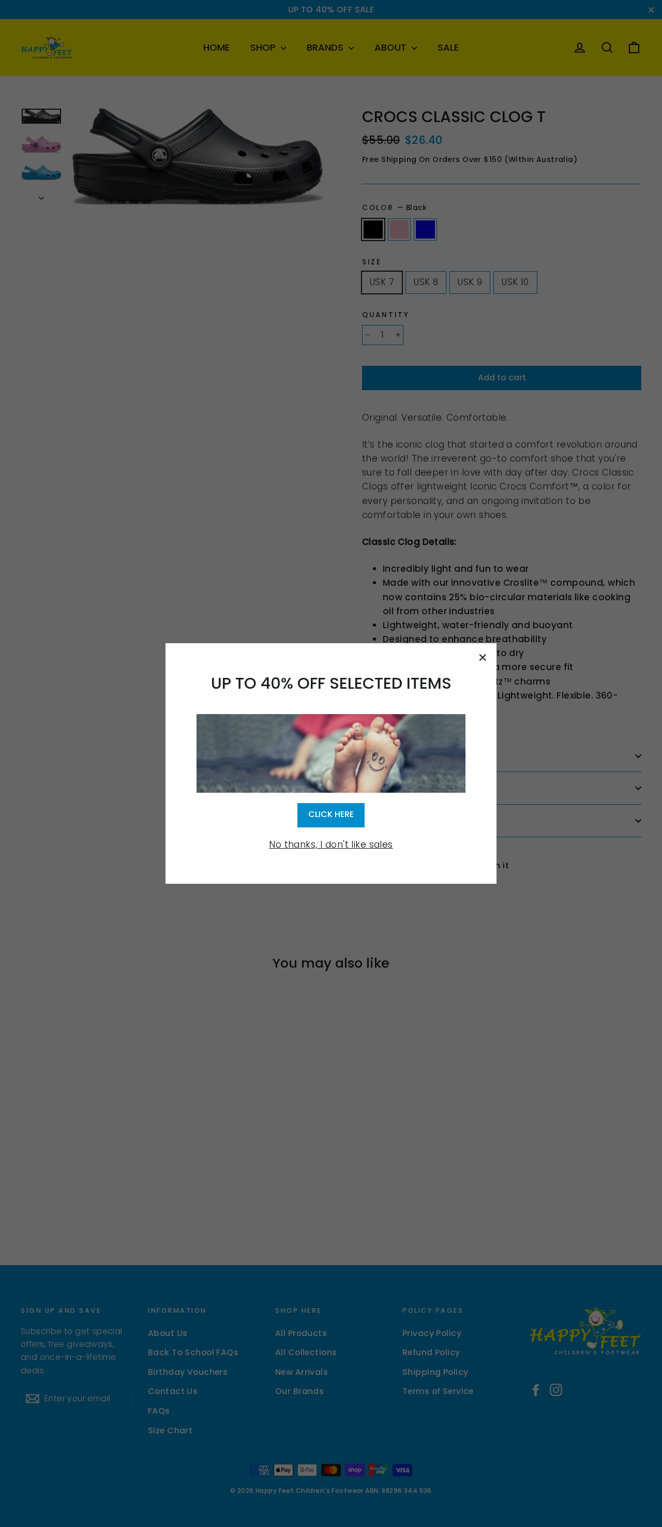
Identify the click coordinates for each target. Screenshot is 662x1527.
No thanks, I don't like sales (331, 845)
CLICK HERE (331, 815)
